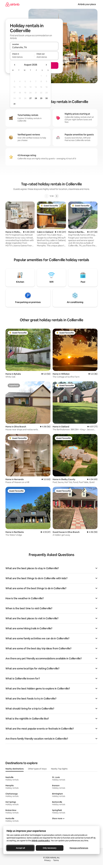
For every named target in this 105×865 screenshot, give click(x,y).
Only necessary (49, 848)
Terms (56, 860)
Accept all (20, 848)
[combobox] (34, 47)
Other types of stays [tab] (37, 769)
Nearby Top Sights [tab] (59, 769)
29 (41, 98)
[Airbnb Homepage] (12, 4)
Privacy (47, 860)
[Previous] (46, 196)
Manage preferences (79, 848)
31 (14, 104)
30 (46, 98)
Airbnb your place (87, 4)
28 (36, 98)
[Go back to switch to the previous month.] (15, 65)
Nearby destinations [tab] (14, 769)
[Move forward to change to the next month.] (46, 65)
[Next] (56, 196)
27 (30, 98)
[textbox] (22, 57)
